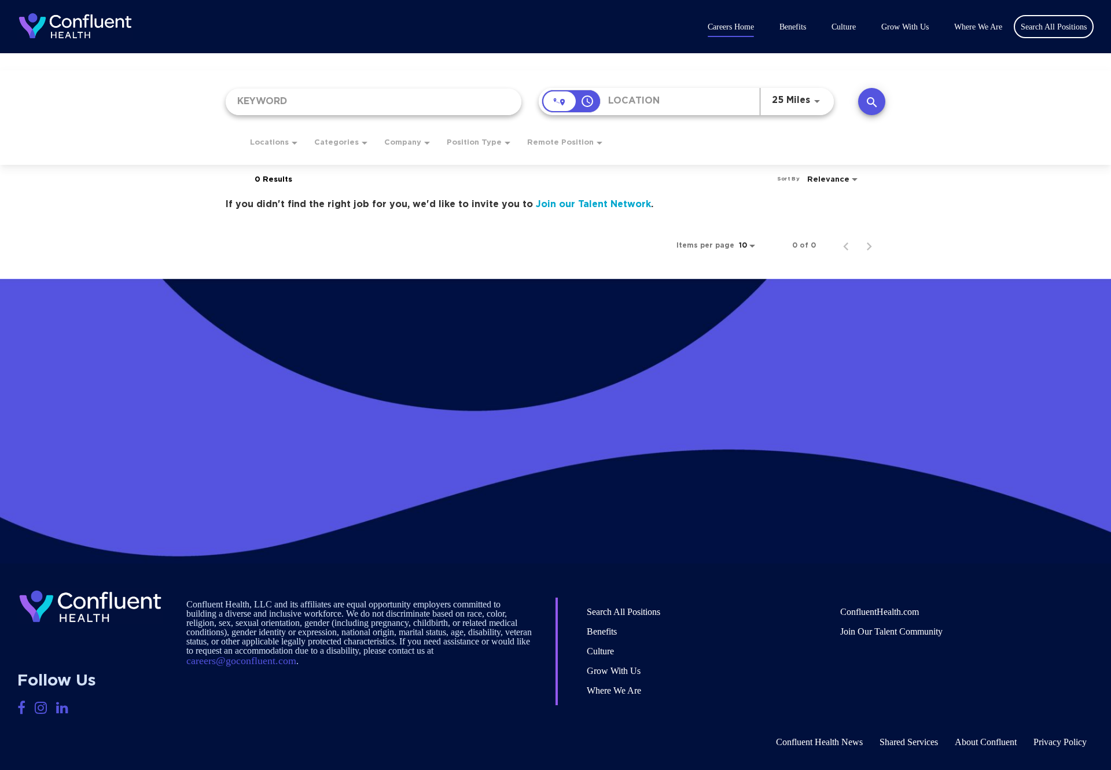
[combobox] (373, 101)
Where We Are (978, 27)
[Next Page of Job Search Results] (869, 245)
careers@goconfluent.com (241, 660)
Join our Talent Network (593, 204)
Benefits (792, 27)
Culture (844, 27)
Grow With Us (905, 27)
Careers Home (731, 27)
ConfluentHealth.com (879, 612)
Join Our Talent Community (891, 631)
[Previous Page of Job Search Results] (846, 245)
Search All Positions (623, 612)
